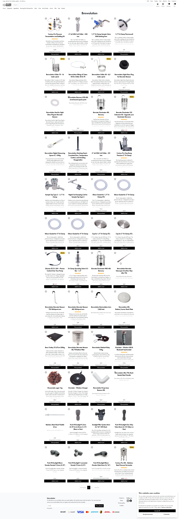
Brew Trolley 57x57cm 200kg (55, 347)
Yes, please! (99, 506)
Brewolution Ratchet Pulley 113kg (101, 348)
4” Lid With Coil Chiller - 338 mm (78, 35)
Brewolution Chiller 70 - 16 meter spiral (55, 75)
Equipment (9, 8)
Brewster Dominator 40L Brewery (101, 113)
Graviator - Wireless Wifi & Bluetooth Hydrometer (124, 348)
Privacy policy (49, 508)
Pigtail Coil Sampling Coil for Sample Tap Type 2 (78, 196)
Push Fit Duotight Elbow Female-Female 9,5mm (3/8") (55, 464)
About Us (165, 1)
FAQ (148, 1)
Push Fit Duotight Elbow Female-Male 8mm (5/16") (101, 464)
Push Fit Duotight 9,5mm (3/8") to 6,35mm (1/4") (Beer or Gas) (78, 427)
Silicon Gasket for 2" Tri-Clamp (124, 195)
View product (55, 54)
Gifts (55, 8)
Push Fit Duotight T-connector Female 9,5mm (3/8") (77, 464)
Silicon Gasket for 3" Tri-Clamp (55, 234)
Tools (160, 1)
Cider (35, 8)
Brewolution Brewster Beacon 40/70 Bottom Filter (78, 348)
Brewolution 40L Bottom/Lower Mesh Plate (124, 308)
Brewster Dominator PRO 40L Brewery (101, 269)
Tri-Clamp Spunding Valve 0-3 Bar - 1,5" (78, 269)
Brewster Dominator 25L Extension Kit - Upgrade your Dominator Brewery (124, 114)
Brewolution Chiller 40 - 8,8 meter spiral (101, 75)
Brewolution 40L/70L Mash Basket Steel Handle (124, 374)
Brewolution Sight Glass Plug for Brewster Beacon (124, 75)
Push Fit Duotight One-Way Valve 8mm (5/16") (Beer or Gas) (124, 427)
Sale (59, 8)
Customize (166, 514)
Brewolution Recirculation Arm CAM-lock (101, 308)
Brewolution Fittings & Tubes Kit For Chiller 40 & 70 (78, 75)
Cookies (156, 1)
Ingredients (16, 8)
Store (169, 1)
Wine (39, 8)
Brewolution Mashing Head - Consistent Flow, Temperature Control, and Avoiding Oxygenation (78, 156)
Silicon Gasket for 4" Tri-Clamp (78, 234)
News (4, 8)
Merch (51, 8)
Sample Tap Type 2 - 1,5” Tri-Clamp (55, 196)
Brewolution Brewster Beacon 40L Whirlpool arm (78, 308)
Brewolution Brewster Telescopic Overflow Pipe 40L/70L (124, 270)
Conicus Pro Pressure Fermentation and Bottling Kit (54, 35)
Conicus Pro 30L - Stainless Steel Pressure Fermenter (124, 464)
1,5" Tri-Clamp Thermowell (124, 34)
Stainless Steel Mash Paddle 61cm (55, 426)
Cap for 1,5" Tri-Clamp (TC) (101, 234)
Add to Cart (78, 54)
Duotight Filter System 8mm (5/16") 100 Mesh (101, 426)
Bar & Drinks (45, 8)
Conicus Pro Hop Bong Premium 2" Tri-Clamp (124, 154)
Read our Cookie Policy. (167, 507)
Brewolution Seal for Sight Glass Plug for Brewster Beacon (54, 114)
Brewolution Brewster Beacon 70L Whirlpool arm (55, 308)
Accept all (157, 511)
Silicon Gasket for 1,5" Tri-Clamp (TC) (101, 196)
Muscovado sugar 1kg (54, 388)
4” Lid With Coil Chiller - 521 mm (101, 154)
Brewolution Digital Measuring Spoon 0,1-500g (55, 154)
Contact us (174, 1)
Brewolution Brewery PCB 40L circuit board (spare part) (78, 98)
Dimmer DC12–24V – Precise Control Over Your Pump (55, 269)
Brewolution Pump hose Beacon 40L (101, 389)
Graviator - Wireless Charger (78, 388)
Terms (151, 1)
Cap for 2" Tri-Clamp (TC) (124, 234)
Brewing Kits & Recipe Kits (26, 8)
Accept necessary (148, 514)
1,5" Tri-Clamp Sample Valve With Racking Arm (101, 35)
